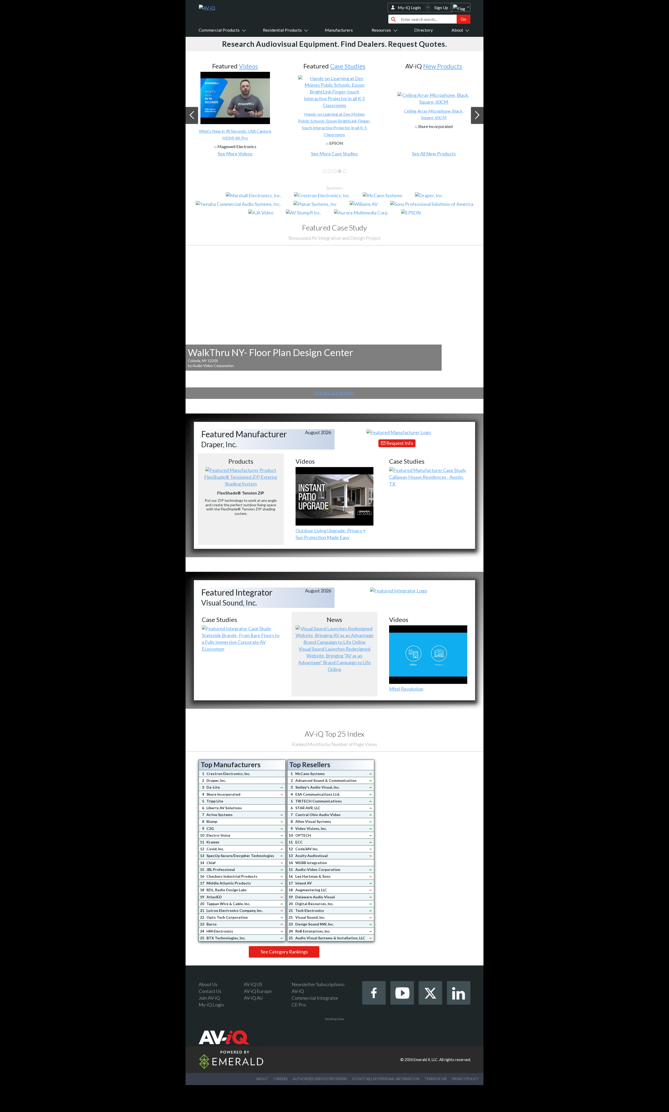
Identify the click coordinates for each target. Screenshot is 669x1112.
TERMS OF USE (436, 1079)
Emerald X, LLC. (426, 1059)
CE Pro (299, 1005)
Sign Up (441, 7)
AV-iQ (298, 991)
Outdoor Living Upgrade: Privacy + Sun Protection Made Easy (331, 534)
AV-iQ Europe (258, 991)
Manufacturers (339, 29)
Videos (248, 66)
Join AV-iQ (209, 998)
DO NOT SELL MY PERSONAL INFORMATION (385, 1079)
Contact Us (210, 991)
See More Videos (235, 153)
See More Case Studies (334, 153)
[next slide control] (477, 115)
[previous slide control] (192, 115)
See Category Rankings (284, 951)
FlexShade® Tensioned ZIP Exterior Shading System (241, 480)
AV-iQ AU (253, 998)
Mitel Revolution (406, 689)
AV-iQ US (253, 984)
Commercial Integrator (315, 998)
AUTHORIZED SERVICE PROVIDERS (320, 1079)
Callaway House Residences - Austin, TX (426, 480)
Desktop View (334, 1019)
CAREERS (280, 1079)
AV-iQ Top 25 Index (334, 733)
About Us (208, 984)
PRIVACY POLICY (465, 1079)
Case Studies (347, 66)
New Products (442, 66)
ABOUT (262, 1079)
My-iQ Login (409, 7)
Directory (423, 29)
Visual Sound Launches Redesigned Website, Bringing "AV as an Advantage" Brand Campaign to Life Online (334, 659)
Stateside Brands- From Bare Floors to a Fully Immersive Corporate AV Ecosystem (240, 642)
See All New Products (434, 153)
